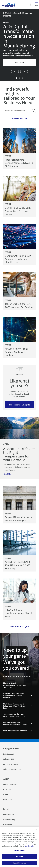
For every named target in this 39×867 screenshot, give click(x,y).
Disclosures (7, 824)
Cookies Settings (19, 850)
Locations (7, 789)
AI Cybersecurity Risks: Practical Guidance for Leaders (16, 352)
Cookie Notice (29, 846)
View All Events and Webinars (15, 730)
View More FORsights (19, 626)
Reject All (19, 857)
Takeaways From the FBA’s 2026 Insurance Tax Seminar (19, 305)
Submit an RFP (8, 759)
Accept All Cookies (19, 863)
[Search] (29, 4)
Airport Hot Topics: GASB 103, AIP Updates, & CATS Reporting (17, 565)
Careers (6, 794)
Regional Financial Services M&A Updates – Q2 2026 (18, 518)
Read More (19, 62)
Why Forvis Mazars (10, 784)
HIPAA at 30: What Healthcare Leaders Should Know (18, 613)
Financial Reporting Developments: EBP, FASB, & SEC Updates (19, 163)
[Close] (36, 829)
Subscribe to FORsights (19, 404)
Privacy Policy (8, 814)
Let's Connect (8, 754)
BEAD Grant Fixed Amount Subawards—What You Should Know (18, 259)
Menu (36, 5)
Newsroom (7, 799)
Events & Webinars (10, 764)
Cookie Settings (9, 819)
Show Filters (17, 118)
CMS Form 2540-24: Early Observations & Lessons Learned (18, 211)
